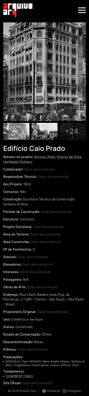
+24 (71, 131)
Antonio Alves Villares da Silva (57, 157)
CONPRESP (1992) (19, 376)
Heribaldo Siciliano (17, 162)
